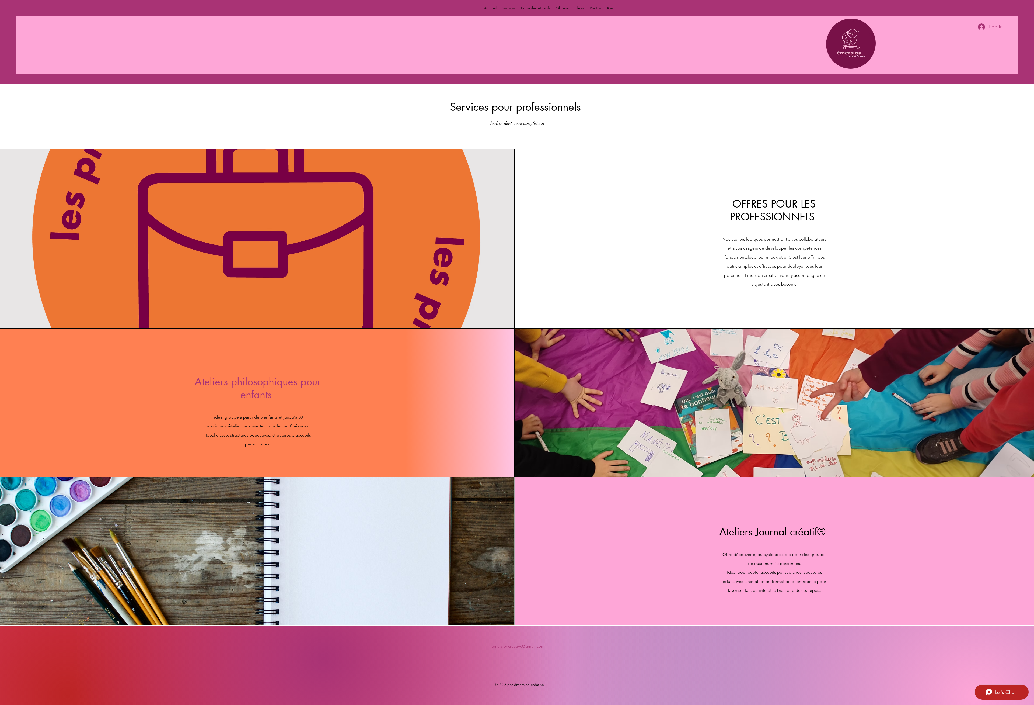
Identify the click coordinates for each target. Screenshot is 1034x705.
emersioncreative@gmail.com (518, 646)
